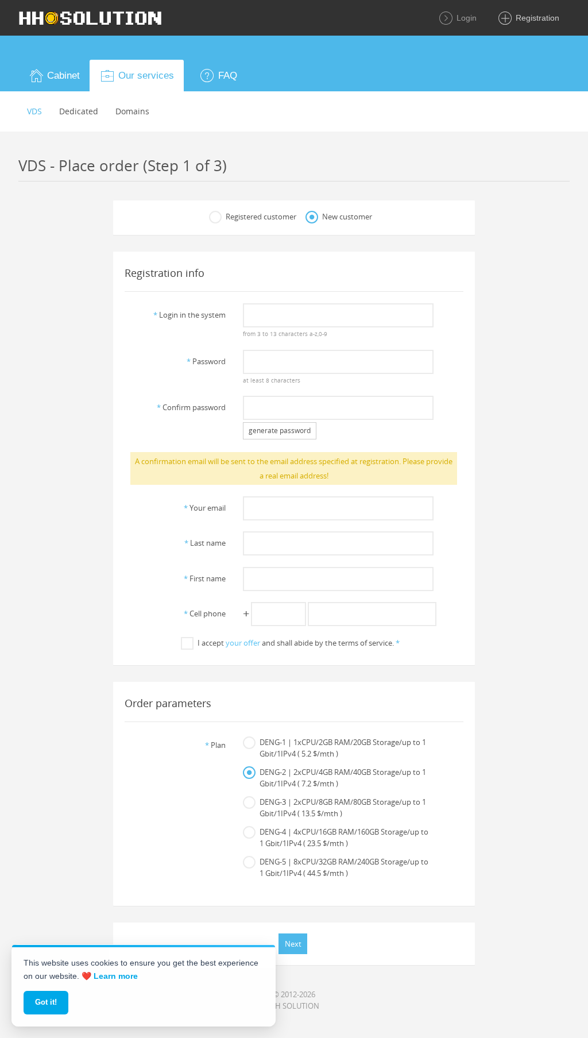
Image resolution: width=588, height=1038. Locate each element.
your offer (243, 643)
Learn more (116, 976)
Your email (205, 508)
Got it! (46, 1002)
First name (205, 578)
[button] (54, 75)
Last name (205, 543)
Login (465, 17)
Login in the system (189, 315)
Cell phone (205, 613)
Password (206, 361)
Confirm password (191, 407)
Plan (215, 745)
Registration (536, 17)
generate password (280, 430)
